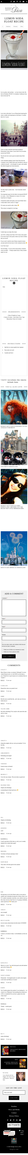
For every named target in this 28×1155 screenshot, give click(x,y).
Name (4, 618)
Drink (18, 379)
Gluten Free (23, 379)
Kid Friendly (10, 382)
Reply (3, 680)
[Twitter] (14, 1)
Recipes (16, 382)
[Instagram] (20, 1)
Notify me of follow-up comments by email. (14, 649)
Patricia (3, 1003)
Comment (4, 598)
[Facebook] (11, 1)
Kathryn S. (4, 838)
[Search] (26, 1)
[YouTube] (23, 1)
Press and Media (14, 1109)
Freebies (14, 1106)
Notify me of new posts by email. (11, 651)
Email (4, 626)
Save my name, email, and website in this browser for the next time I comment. (13, 645)
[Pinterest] (17, 1)
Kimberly (4, 931)
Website (4, 634)
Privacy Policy (14, 1116)
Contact (14, 1113)
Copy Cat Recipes (11, 379)
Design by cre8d (14, 1149)
